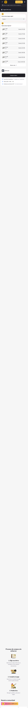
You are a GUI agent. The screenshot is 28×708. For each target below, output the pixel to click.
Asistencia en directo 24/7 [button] (9, 83)
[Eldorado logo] (5, 2)
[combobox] (13, 19)
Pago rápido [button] (6, 81)
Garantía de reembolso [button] (8, 79)
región (7, 16)
